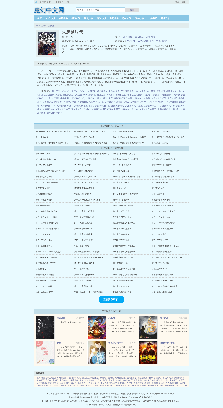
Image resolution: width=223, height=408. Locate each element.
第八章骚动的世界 (120, 263)
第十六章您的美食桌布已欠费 (125, 275)
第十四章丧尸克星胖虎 (45, 275)
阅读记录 (165, 18)
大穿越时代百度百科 (163, 95)
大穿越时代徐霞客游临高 (120, 98)
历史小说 (88, 18)
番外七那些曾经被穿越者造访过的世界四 (168, 137)
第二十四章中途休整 (121, 286)
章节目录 (139, 37)
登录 (177, 2)
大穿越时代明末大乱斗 (97, 98)
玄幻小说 (50, 18)
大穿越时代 (50, 26)
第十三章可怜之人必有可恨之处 (87, 200)
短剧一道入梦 (108, 380)
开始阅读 (150, 37)
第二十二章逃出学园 (44, 286)
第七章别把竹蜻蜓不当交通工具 (126, 159)
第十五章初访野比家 (121, 171)
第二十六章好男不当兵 (122, 217)
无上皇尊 (101, 95)
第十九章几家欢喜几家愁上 (163, 205)
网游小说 (101, 18)
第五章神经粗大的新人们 (46, 159)
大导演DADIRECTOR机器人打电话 (100, 385)
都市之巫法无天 (134, 95)
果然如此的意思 (158, 383)
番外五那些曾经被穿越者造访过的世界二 (90, 143)
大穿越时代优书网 (61, 98)
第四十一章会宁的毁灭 (83, 240)
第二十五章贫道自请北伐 (84, 217)
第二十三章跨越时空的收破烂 (163, 211)
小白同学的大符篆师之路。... (72, 322)
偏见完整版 (142, 378)
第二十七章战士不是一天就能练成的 (88, 292)
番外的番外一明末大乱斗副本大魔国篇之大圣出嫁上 (95, 131)
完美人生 (66, 91)
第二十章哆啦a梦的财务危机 (163, 177)
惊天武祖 (160, 91)
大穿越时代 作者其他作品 (117, 102)
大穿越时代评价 (168, 106)
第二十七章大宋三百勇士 (162, 217)
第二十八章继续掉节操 (122, 292)
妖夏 (59, 343)
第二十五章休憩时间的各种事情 (164, 286)
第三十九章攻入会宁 (160, 234)
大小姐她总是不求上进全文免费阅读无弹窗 (115, 383)
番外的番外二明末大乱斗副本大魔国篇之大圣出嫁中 (57, 131)
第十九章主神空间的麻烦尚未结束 (126, 177)
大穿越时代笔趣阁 (142, 98)
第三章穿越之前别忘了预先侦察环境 (88, 257)
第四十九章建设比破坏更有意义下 (88, 252)
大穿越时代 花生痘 (134, 106)
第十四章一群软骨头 (121, 200)
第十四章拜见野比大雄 (83, 171)
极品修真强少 (117, 91)
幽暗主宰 (56, 91)
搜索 (132, 10)
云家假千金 (131, 378)
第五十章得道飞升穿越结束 (124, 252)
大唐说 (58, 95)
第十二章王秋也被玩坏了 (162, 165)
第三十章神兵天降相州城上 (124, 223)
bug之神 (110, 95)
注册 (184, 2)
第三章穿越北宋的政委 (161, 182)
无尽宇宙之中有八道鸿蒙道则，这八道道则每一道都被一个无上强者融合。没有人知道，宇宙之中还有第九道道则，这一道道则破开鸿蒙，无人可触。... (173, 328)
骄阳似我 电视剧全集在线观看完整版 (84, 378)
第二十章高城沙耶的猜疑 (123, 280)
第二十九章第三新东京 (83, 223)
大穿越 (177, 95)
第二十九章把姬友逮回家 (162, 292)
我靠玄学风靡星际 (122, 385)
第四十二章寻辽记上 (121, 240)
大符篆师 (61, 318)
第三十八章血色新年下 (122, 234)
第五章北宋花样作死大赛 (84, 188)
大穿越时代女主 (55, 113)
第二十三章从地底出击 (83, 286)
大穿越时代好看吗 (148, 109)
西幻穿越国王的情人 (68, 383)
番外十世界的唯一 (43, 137)
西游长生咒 (121, 95)
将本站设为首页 (44, 2)
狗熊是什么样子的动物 (169, 385)
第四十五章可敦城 (81, 246)
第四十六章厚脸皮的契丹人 (124, 246)
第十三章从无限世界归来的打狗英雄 (50, 171)
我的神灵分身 (103, 91)
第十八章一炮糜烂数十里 (123, 205)
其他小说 (139, 18)
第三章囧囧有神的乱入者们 (124, 154)
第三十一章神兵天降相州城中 (163, 223)
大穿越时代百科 (152, 106)
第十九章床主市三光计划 (84, 280)
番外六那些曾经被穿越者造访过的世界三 (52, 143)
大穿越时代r (49, 109)
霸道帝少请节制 (115, 343)
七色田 (55, 380)
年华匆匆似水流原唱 (142, 383)
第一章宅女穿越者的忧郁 (162, 252)
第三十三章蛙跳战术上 (83, 229)
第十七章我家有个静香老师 (163, 275)
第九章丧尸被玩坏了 (44, 165)
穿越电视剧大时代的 (81, 109)
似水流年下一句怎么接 (87, 383)
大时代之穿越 (71, 102)
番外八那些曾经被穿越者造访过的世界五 (129, 137)
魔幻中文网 (40, 26)
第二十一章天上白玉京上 (84, 211)
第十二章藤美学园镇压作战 (124, 269)
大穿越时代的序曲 (102, 106)
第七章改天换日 (158, 188)
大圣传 (142, 91)
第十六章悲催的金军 (44, 205)
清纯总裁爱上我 (173, 91)
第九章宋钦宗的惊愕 (82, 194)
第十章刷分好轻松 (43, 269)
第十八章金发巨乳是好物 (46, 280)
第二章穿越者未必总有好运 (46, 257)
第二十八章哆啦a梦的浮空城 (47, 223)
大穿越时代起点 (78, 98)
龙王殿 (111, 318)
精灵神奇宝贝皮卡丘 (156, 380)
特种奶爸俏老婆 (167, 343)
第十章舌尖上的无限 (82, 165)
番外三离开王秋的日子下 (162, 143)
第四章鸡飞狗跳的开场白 (162, 154)
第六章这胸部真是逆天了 (46, 263)
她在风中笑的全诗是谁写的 (173, 378)
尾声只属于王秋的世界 (161, 131)
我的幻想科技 (89, 95)
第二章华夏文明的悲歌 (122, 182)
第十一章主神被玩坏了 (122, 165)
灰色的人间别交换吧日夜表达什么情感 (131, 380)
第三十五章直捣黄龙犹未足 (163, 229)
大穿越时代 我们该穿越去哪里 (106, 109)
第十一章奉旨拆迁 (159, 194)
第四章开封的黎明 (43, 188)
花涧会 (63, 385)
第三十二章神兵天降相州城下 (47, 229)
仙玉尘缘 (151, 91)
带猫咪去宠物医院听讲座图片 (71, 380)
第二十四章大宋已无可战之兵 (47, 217)
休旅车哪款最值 (154, 378)
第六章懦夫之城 (119, 188)
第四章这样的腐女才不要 (123, 257)
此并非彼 (80, 385)
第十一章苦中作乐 (81, 269)
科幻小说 (114, 18)
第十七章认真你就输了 (45, 177)
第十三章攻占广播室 (160, 269)
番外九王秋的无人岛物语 (84, 137)
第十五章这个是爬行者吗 (84, 275)
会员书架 (152, 18)
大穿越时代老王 (63, 109)
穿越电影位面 (131, 91)
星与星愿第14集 (172, 383)
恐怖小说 (127, 18)
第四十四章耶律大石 (44, 246)
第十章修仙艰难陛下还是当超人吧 (126, 194)
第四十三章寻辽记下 (160, 240)
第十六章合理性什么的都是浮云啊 (165, 171)
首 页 (39, 18)
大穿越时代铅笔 (159, 98)
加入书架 (127, 37)
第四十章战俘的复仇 (44, 240)
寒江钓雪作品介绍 (44, 380)
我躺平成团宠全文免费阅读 (47, 383)
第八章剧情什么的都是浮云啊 (163, 159)
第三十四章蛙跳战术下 (122, 229)
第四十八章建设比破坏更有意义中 (49, 252)
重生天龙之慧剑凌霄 (72, 95)
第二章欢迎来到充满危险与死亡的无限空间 (91, 154)
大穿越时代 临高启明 (53, 102)
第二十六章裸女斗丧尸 (45, 292)
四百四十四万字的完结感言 (124, 131)
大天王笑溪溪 (152, 385)
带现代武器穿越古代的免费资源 (113, 378)
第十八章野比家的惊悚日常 (85, 177)
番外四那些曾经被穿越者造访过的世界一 (129, 143)
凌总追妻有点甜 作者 (93, 380)
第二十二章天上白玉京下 (123, 211)
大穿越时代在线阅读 (83, 106)
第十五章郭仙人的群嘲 (161, 200)
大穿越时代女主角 (130, 109)
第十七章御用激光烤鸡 (83, 205)
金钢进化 (92, 91)
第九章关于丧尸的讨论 (161, 263)
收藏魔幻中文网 (62, 2)
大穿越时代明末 (65, 106)
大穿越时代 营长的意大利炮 (91, 102)
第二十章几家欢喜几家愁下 (46, 211)
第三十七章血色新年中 (83, 234)
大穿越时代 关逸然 (166, 109)
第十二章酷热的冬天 (44, 200)
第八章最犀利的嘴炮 (44, 194)
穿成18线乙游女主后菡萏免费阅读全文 (52, 378)
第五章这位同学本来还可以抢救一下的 (167, 257)
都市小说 (76, 18)
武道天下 (148, 95)
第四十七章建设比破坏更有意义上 (165, 246)
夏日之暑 (71, 385)
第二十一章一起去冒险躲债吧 (47, 182)
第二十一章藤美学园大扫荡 (163, 280)
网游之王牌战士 (78, 91)
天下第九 (164, 318)
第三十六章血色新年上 (45, 234)
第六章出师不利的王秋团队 (85, 159)
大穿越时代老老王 (157, 102)
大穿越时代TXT (49, 106)
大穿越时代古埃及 (139, 102)
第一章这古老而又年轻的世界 (86, 182)
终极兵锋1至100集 (138, 385)
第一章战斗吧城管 (43, 154)
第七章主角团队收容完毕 (84, 263)
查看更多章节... (111, 299)
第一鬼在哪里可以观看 (175, 380)
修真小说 (63, 18)
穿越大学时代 (118, 106)
